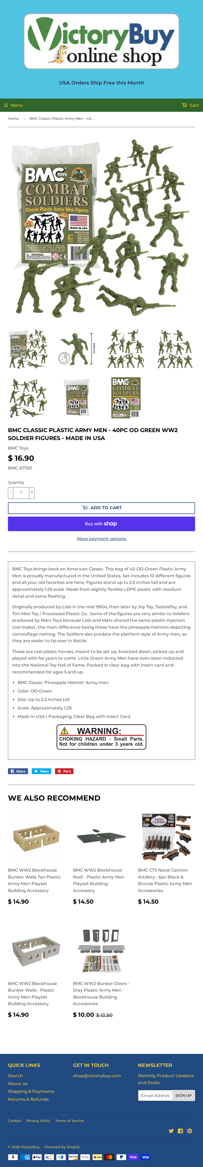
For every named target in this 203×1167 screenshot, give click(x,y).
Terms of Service (69, 1121)
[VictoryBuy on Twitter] (171, 1131)
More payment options (101, 538)
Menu (17, 105)
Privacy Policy (38, 1121)
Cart (194, 105)
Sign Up (184, 1095)
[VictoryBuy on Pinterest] (189, 1131)
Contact (14, 1121)
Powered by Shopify (62, 1147)
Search (15, 1075)
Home (13, 118)
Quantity (16, 482)
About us (17, 1083)
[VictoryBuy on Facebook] (180, 1131)
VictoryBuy (30, 1147)
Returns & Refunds (28, 1099)
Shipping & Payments (31, 1091)
